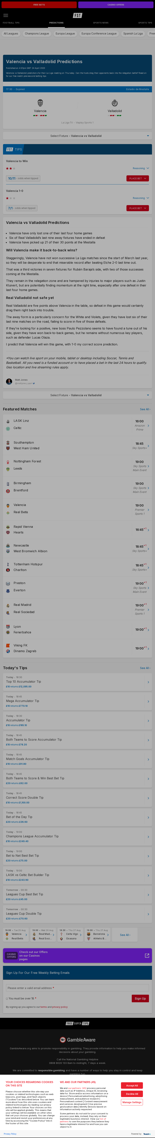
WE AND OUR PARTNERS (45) (78, 1082)
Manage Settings (131, 1102)
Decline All (132, 1094)
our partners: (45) (77, 1088)
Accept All (132, 1085)
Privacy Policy (10, 1134)
